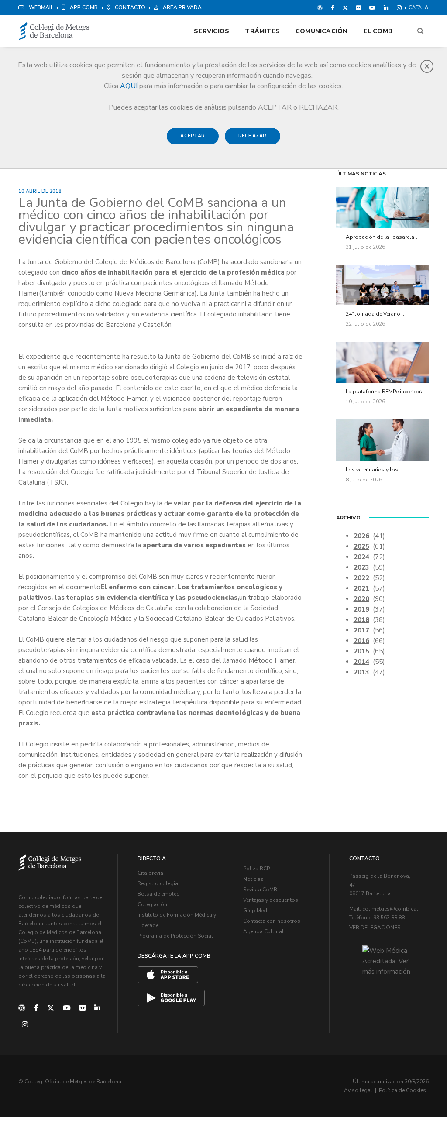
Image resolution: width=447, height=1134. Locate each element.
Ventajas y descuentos (270, 900)
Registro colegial (159, 883)
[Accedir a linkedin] (386, 7)
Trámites (262, 31)
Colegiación (152, 904)
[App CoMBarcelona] (168, 974)
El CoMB (378, 31)
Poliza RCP (256, 868)
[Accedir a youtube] (372, 7)
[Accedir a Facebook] (332, 7)
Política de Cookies (402, 1090)
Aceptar (192, 136)
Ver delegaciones (374, 927)
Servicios (211, 31)
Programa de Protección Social (175, 935)
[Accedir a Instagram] (397, 7)
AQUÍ (129, 86)
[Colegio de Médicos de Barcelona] (54, 31)
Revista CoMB (260, 889)
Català (419, 7)
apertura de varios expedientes (194, 545)
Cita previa (150, 872)
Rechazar (252, 136)
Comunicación (322, 31)
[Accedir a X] (345, 7)
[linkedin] (97, 1008)
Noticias (253, 879)
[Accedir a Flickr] (358, 7)
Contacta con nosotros (271, 921)
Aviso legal (358, 1090)
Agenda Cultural (263, 931)
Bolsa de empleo (159, 893)
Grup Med (255, 910)
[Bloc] (320, 7)
